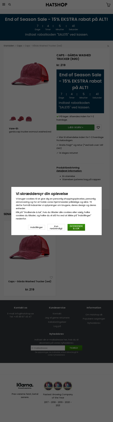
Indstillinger (36, 227)
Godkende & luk (76, 227)
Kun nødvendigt (56, 227)
